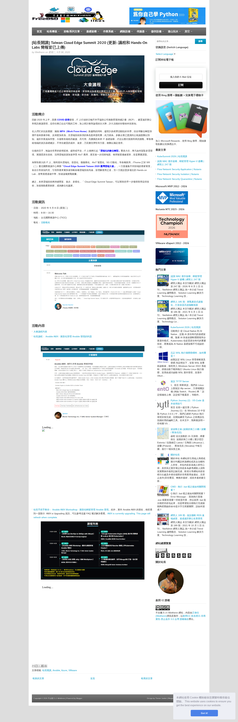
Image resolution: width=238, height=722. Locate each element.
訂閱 (180, 85)
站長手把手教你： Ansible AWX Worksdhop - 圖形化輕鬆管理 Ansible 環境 (71, 509)
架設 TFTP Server (180, 381)
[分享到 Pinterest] (45, 666)
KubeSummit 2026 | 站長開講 (172, 156)
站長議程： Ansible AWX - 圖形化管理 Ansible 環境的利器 (63, 336)
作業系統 (107, 33)
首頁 (39, 31)
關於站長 (175, 454)
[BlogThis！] (36, 666)
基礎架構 (90, 33)
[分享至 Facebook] (42, 666)
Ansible (56, 670)
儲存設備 (155, 33)
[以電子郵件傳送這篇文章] (33, 666)
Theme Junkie (161, 698)
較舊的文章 (147, 678)
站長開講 (46, 670)
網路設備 (124, 33)
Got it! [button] (204, 713)
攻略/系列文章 (70, 33)
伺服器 (139, 33)
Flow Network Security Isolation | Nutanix (178, 174)
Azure (64, 670)
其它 (186, 33)
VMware (72, 670)
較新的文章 (38, 678)
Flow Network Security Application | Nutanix (179, 169)
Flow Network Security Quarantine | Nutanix (179, 179)
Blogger (79, 698)
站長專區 (50, 33)
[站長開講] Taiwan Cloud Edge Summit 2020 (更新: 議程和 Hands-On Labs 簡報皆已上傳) (89, 45)
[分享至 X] (39, 666)
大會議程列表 (40, 331)
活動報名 (45, 222)
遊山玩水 (171, 33)
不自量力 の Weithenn (56, 698)
